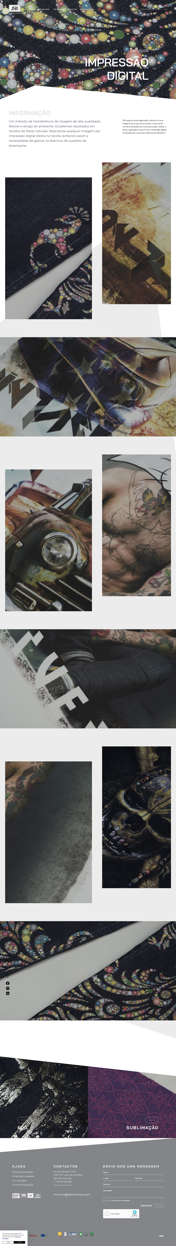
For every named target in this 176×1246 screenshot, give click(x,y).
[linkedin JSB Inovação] (8, 993)
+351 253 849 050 (63, 1182)
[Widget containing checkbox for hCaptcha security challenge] (121, 1213)
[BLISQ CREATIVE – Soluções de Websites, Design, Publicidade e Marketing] (161, 1236)
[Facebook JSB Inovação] (8, 983)
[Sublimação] (132, 1137)
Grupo (31, 9)
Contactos (88, 9)
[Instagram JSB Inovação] (8, 988)
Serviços (59, 9)
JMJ (165, 9)
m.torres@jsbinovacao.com (72, 1194)
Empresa (44, 9)
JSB (135, 9)
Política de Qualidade (22, 1172)
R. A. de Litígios (19, 1180)
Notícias (72, 9)
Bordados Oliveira (150, 9)
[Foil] (44, 1137)
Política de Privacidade (23, 1176)
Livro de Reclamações (22, 1185)
